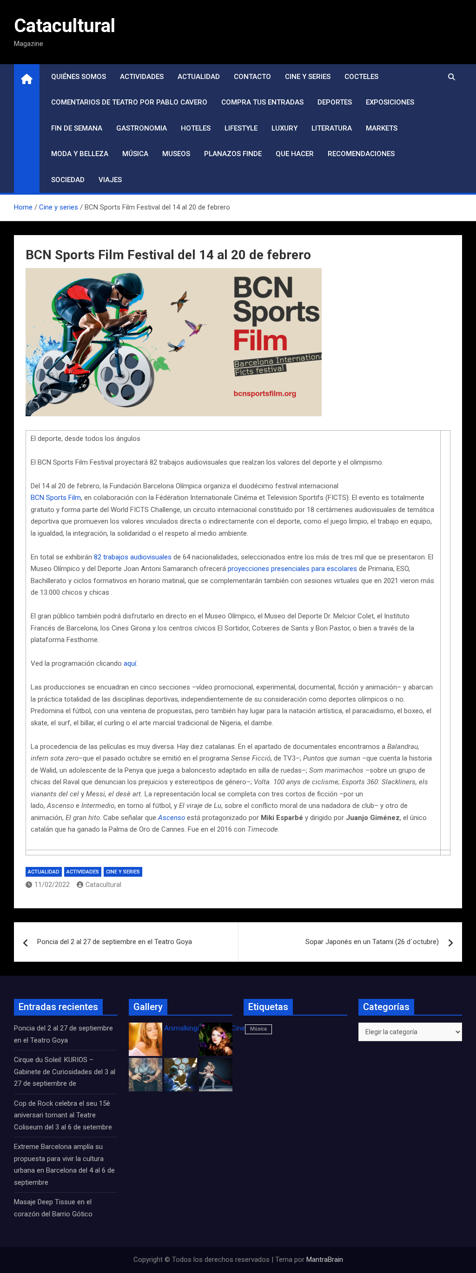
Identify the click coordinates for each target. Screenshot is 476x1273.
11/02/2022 (52, 884)
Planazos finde (233, 154)
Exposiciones (390, 102)
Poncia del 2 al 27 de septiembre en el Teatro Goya (114, 942)
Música (135, 154)
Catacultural (64, 26)
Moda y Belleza (79, 154)
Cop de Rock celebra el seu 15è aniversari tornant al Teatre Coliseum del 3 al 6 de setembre (63, 1115)
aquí (130, 663)
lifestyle (241, 128)
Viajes (110, 180)
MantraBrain (324, 1259)
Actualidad (199, 76)
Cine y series (308, 76)
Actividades (142, 76)
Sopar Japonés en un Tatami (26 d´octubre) (372, 942)
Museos (176, 154)
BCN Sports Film (56, 497)
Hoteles (196, 128)
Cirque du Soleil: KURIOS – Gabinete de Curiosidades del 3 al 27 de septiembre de (64, 1072)
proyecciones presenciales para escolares (292, 568)
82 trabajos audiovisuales (133, 557)
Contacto (252, 76)
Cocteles (361, 76)
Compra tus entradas (262, 102)
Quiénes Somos (78, 76)
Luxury (284, 128)
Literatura (331, 128)
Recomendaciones (361, 154)
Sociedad (68, 180)
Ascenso (171, 818)
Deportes (334, 102)
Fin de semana (76, 128)
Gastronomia (141, 128)
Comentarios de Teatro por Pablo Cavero (129, 102)
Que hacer (295, 154)
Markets (381, 128)
